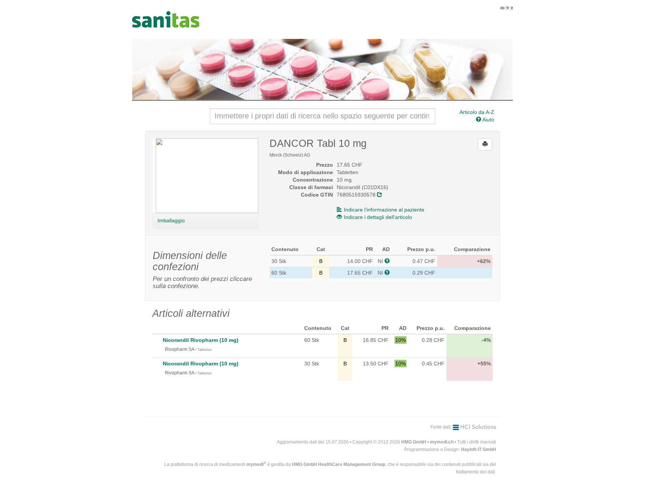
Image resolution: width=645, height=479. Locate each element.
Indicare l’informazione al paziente (384, 210)
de (502, 8)
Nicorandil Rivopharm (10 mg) (201, 340)
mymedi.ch (442, 442)
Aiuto (487, 120)
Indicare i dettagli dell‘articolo (378, 217)
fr (508, 8)
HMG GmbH (413, 442)
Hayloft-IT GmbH (478, 449)
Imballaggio (171, 220)
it (512, 8)
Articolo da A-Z (476, 112)
